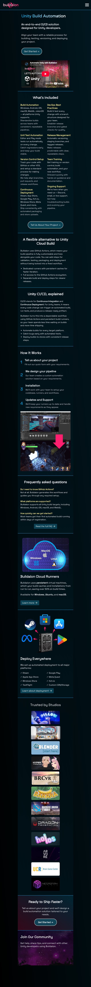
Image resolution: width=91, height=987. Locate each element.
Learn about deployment (35, 690)
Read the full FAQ (44, 526)
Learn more (28, 602)
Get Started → (31, 51)
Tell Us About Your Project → (45, 224)
